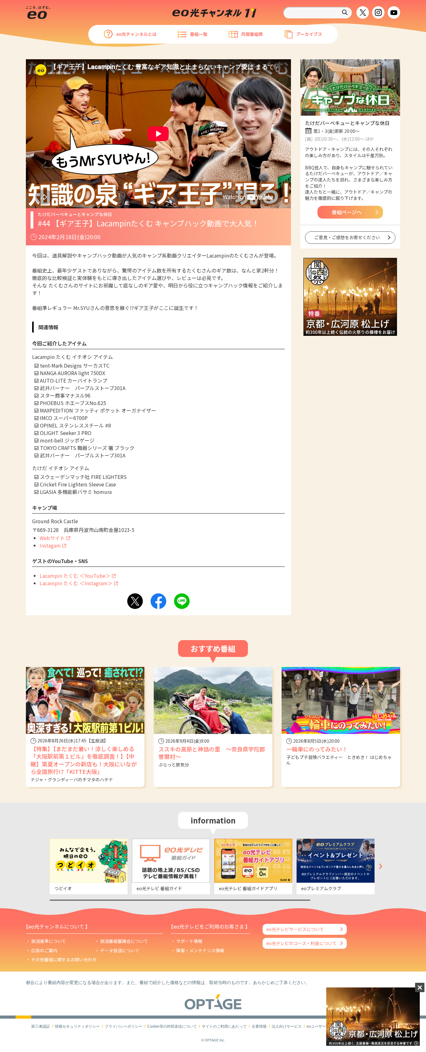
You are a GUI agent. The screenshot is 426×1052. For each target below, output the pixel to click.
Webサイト (52, 538)
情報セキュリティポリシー (77, 1026)
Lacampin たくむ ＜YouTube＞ (75, 575)
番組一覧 (198, 34)
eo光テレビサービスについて (295, 929)
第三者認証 (40, 1026)
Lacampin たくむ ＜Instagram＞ (76, 583)
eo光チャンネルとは (136, 34)
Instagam (50, 545)
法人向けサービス (287, 1026)
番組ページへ (347, 212)
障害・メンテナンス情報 (200, 950)
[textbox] (317, 12)
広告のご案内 (44, 950)
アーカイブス (309, 34)
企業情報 (259, 1026)
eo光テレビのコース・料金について (301, 943)
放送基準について (48, 941)
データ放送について (119, 950)
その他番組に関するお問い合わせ (64, 959)
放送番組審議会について (124, 941)
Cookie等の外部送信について (172, 1026)
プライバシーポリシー (123, 1026)
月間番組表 (252, 34)
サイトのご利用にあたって (224, 1026)
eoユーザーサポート (324, 1026)
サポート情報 (189, 941)
